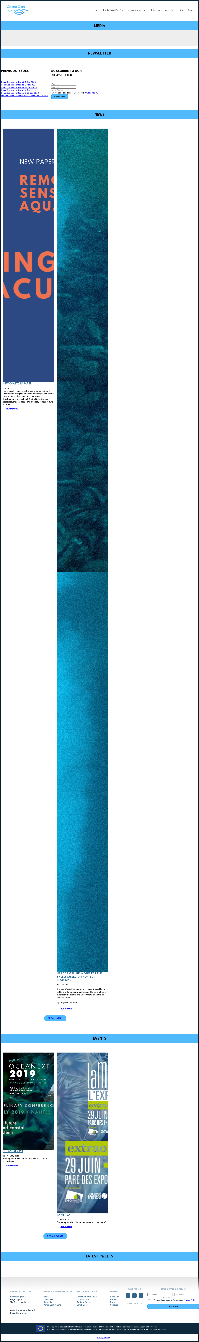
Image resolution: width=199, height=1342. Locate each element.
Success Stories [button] (133, 10)
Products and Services (113, 10)
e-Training (114, 1296)
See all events (55, 1236)
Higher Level (49, 1302)
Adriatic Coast (83, 1302)
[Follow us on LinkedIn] (141, 1295)
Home (96, 10)
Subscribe (59, 97)
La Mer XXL (64, 1215)
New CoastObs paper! (17, 383)
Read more (12, 408)
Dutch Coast (82, 1305)
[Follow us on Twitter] (134, 1295)
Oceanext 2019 (13, 1151)
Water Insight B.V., (18, 1296)
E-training (155, 10)
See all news (55, 1018)
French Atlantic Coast (87, 1296)
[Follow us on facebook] (127, 1295)
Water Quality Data (52, 1305)
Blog (182, 10)
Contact (114, 1305)
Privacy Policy (90, 92)
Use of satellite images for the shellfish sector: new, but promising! (79, 976)
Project (113, 1299)
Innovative (48, 1299)
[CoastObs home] (18, 10)
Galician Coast (83, 1299)
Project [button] (165, 10)
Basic (45, 1296)
